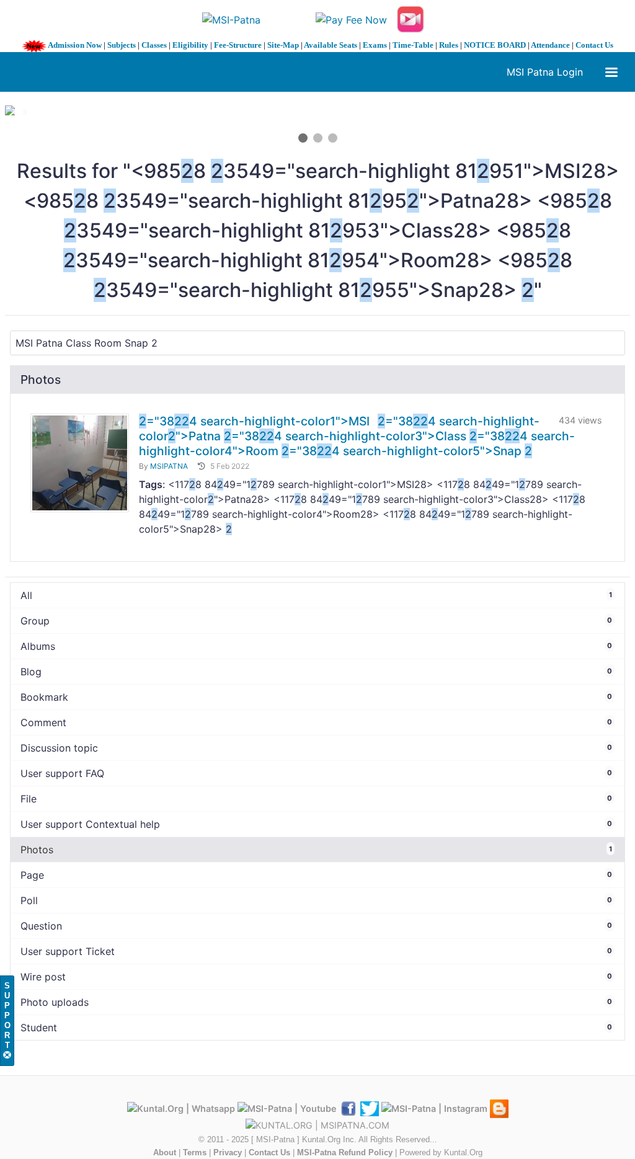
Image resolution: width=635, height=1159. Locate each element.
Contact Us (594, 45)
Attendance (550, 45)
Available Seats (330, 45)
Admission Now (75, 45)
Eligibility (190, 45)
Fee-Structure (238, 45)
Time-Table (413, 45)
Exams (375, 45)
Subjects (121, 45)
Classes (154, 45)
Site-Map (283, 45)
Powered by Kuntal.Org (440, 1152)
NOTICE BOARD (495, 45)
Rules (448, 45)
